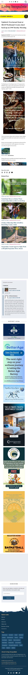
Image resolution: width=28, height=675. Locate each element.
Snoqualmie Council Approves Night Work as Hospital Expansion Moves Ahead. (13, 247)
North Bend (4, 640)
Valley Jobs (3, 624)
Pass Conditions (17, 640)
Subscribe (8, 598)
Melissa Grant (12, 30)
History (16, 637)
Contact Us (3, 628)
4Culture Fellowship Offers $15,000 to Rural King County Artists (12, 224)
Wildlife (13, 647)
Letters (21, 637)
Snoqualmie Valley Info (15, 196)
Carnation (11, 634)
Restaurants (11, 642)
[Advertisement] (14, 265)
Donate (3, 619)
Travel (3, 647)
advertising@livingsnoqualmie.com (9, 663)
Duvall (16, 634)
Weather (3, 617)
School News (18, 642)
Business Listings (5, 626)
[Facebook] (5, 173)
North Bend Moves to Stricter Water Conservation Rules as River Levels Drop (13, 200)
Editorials (21, 634)
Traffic (21, 645)
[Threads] (2, 173)
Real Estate (4, 642)
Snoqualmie (4, 645)
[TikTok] (10, 173)
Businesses (4, 634)
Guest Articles (10, 637)
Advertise (3, 621)
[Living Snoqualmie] (14, 6)
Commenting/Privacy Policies (14, 670)
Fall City (3, 637)
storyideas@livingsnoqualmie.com (8, 662)
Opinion (10, 640)
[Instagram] (7, 173)
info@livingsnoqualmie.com (7, 660)
